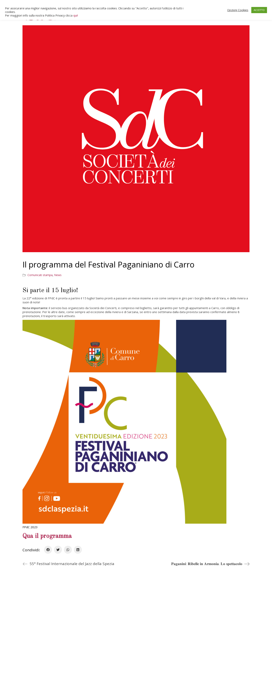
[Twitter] (58, 550)
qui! (75, 15)
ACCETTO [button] (259, 10)
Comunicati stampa (40, 275)
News (58, 275)
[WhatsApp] (68, 550)
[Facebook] (48, 550)
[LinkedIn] (78, 550)
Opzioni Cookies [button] (237, 10)
